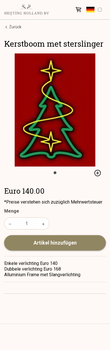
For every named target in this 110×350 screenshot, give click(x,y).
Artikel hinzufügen (55, 243)
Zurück (14, 27)
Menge (11, 211)
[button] (90, 9)
